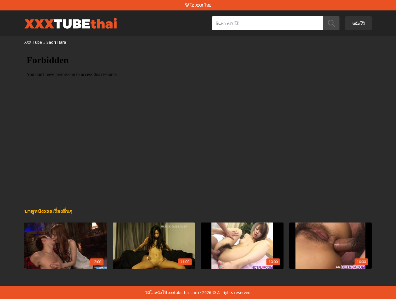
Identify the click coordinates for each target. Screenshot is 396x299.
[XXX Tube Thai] (70, 23)
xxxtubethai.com (183, 292)
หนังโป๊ (358, 23)
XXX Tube (33, 42)
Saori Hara (56, 42)
